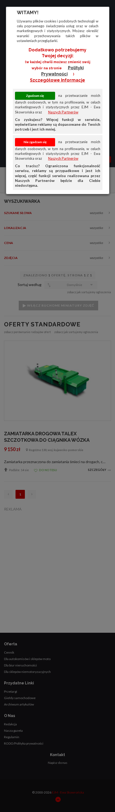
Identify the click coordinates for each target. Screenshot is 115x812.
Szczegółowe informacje (57, 80)
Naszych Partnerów (63, 112)
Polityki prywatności (62, 71)
